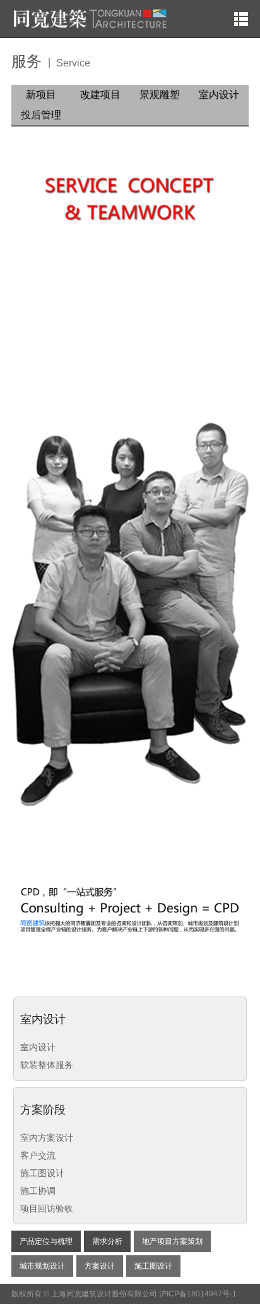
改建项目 (100, 94)
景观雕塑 (159, 94)
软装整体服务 (46, 1065)
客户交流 (38, 1155)
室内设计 (219, 94)
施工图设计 (42, 1173)
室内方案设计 (46, 1138)
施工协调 (38, 1191)
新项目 (41, 94)
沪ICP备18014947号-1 (198, 1293)
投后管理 (41, 114)
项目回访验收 (46, 1208)
